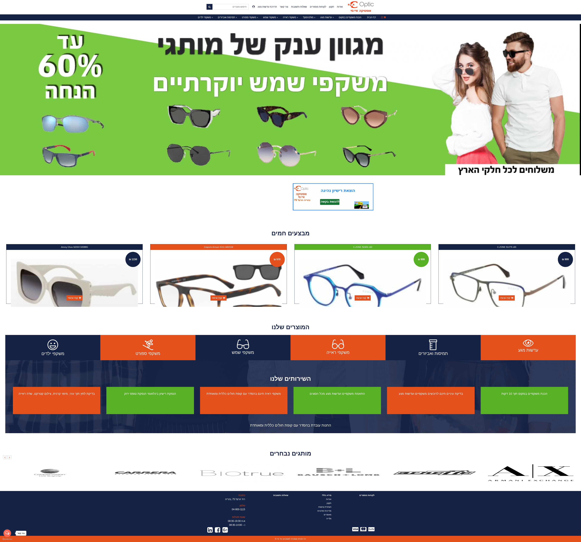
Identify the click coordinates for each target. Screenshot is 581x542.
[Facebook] (217, 530)
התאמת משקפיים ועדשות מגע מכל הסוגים (337, 393)
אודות (340, 6)
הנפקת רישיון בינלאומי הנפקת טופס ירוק (150, 393)
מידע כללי (326, 495)
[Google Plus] (225, 530)
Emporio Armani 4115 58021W (362, 247)
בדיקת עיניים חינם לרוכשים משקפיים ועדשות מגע (431, 393)
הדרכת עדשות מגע (267, 6)
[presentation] (9, 457)
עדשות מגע (327, 17)
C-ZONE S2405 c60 (506, 247)
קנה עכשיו (505, 298)
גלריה (328, 518)
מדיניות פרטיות (324, 511)
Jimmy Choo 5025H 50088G (218, 247)
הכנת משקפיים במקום (350, 17)
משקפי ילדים (205, 17)
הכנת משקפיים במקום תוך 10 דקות (524, 393)
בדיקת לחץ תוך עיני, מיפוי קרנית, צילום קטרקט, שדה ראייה (57, 393)
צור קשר (284, 6)
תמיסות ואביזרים (227, 17)
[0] (385, 17)
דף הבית (371, 17)
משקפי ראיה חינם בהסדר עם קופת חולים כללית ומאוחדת (244, 393)
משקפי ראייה (290, 17)
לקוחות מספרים (318, 6)
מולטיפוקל (309, 17)
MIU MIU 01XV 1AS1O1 (74, 247)
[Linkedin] (210, 530)
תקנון (331, 6)
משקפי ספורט (250, 17)
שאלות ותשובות (299, 6)
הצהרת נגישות (324, 507)
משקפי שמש (270, 17)
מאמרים (327, 514)
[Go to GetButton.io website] (7, 539)
